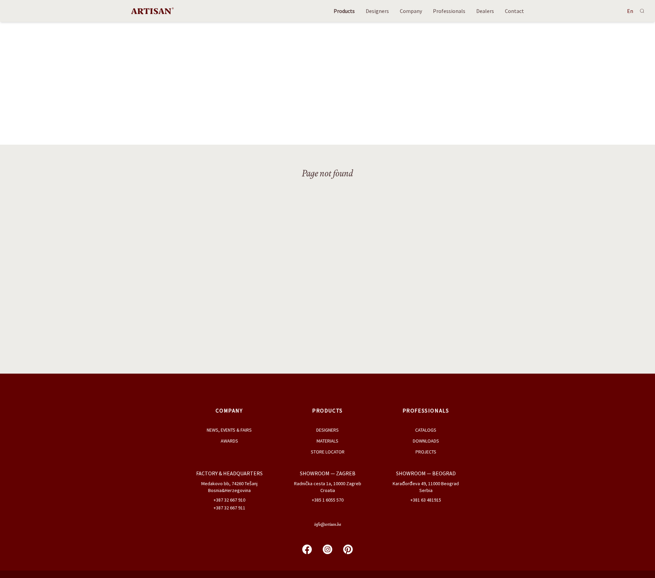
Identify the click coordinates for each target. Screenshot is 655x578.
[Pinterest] (348, 549)
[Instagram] (327, 549)
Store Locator (328, 452)
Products (344, 11)
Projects (426, 452)
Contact (514, 11)
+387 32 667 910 (229, 500)
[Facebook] (307, 549)
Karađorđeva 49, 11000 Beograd (426, 483)
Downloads (426, 441)
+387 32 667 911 (229, 508)
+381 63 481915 (425, 500)
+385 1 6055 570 (328, 500)
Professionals (449, 11)
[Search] (642, 11)
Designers (377, 11)
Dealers (485, 11)
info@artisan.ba (327, 524)
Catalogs (425, 430)
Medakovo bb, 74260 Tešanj (229, 483)
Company (411, 11)
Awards (229, 441)
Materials (327, 441)
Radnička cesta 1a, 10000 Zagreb (327, 483)
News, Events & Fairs (229, 430)
